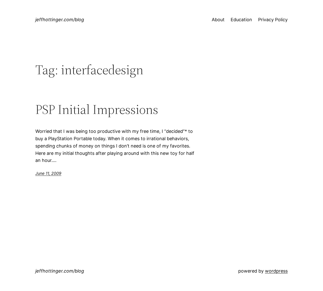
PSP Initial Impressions (96, 109)
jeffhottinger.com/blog (59, 19)
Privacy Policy (273, 19)
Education (241, 19)
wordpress (276, 271)
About (218, 19)
